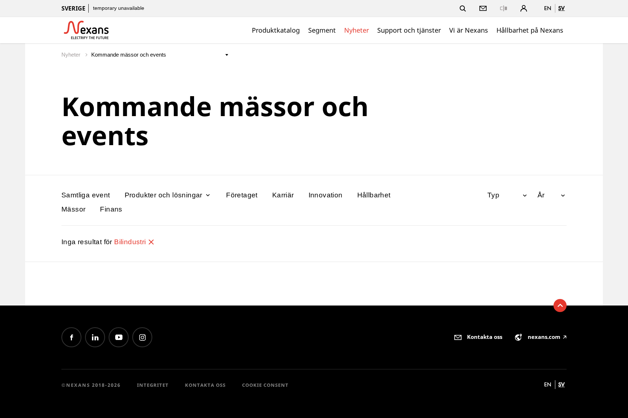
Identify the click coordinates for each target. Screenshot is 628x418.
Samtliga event (85, 195)
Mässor (73, 209)
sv (561, 8)
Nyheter (356, 30)
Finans (111, 209)
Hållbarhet (374, 195)
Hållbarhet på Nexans (529, 30)
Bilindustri (131, 242)
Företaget (242, 195)
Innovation (326, 195)
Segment (322, 30)
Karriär (283, 195)
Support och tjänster (409, 30)
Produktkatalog (276, 30)
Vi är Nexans (468, 30)
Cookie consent (265, 385)
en (547, 8)
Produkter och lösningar (165, 195)
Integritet (153, 385)
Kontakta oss (205, 385)
